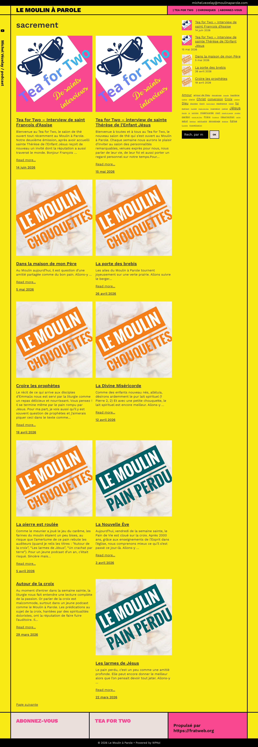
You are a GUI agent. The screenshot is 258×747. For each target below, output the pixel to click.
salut (185, 121)
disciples (194, 104)
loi (189, 113)
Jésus (235, 108)
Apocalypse (217, 95)
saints (238, 117)
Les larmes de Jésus (117, 663)
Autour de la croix (35, 583)
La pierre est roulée (37, 524)
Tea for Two (113, 721)
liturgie (184, 113)
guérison (185, 109)
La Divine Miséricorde (118, 385)
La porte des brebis (116, 263)
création (237, 100)
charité (192, 100)
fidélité (231, 104)
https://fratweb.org (193, 730)
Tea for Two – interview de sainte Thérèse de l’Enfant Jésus (131, 122)
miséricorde (207, 113)
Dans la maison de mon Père (46, 263)
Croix (228, 99)
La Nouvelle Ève (112, 524)
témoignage (214, 121)
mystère (237, 113)
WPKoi (156, 742)
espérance (221, 103)
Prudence (215, 117)
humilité (194, 109)
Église (233, 121)
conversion (215, 99)
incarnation (215, 109)
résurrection (227, 117)
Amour (187, 95)
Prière (207, 117)
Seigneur (193, 121)
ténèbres (225, 121)
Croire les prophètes (38, 385)
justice (225, 109)
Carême (184, 100)
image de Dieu (203, 109)
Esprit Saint (210, 104)
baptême (234, 95)
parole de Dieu (197, 117)
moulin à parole (227, 113)
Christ (201, 99)
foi (237, 103)
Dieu (185, 103)
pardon (186, 117)
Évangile (185, 126)
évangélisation (195, 126)
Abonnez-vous (37, 721)
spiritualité (202, 121)
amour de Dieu (202, 95)
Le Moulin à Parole (48, 10)
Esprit (202, 104)
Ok (214, 134)
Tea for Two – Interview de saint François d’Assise (50, 122)
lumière (195, 113)
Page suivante (27, 704)
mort (217, 113)
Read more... (26, 160)
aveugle (226, 95)
